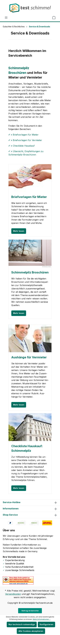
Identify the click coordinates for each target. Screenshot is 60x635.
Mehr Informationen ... (42, 619)
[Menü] (6, 17)
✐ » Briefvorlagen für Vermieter (25, 140)
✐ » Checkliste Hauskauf (21, 145)
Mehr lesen (18, 231)
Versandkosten (13, 594)
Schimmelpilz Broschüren (30, 272)
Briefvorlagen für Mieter (29, 197)
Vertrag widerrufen (30, 611)
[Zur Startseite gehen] (30, 8)
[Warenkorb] (54, 17)
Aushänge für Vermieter (29, 357)
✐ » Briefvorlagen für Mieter (23, 134)
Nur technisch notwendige (22, 624)
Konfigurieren (46, 624)
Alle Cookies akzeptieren (31, 631)
